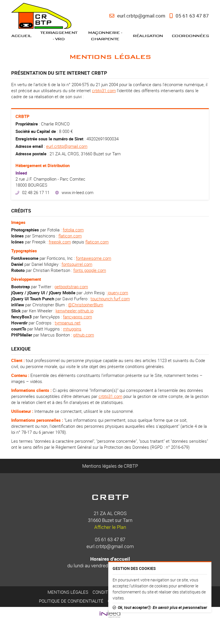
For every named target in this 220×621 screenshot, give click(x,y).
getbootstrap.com (71, 286)
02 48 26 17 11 (36, 192)
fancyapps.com (77, 317)
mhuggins (72, 329)
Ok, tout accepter (133, 607)
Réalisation (148, 35)
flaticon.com (70, 236)
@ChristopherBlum (85, 304)
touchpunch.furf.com (110, 298)
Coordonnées (190, 35)
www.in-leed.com (77, 192)
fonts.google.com (89, 270)
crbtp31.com (104, 90)
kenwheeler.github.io (74, 311)
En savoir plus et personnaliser (180, 607)
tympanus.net (67, 323)
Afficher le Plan (110, 527)
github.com (83, 335)
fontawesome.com (93, 258)
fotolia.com (73, 230)
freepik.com (60, 242)
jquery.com (118, 292)
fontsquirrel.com (77, 264)
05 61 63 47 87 (110, 539)
